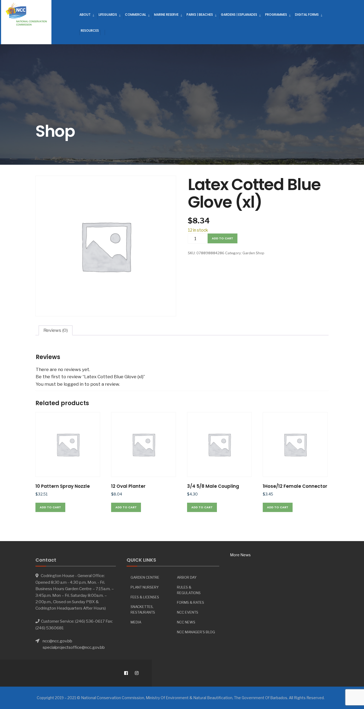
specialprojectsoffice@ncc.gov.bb (74, 647)
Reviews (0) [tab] (55, 330)
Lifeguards (108, 14)
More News (240, 555)
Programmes (276, 14)
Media (136, 622)
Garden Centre (145, 577)
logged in (73, 384)
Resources (90, 30)
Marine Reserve (166, 14)
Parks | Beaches (200, 14)
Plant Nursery (145, 587)
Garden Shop (253, 253)
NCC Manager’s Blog (196, 632)
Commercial (135, 14)
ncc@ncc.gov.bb (57, 640)
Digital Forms (307, 14)
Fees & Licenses (145, 597)
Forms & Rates (190, 602)
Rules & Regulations (189, 590)
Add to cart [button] (50, 507)
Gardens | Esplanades (239, 14)
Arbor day (187, 577)
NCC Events (187, 612)
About (85, 14)
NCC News (186, 622)
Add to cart (222, 238)
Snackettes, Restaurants (143, 609)
